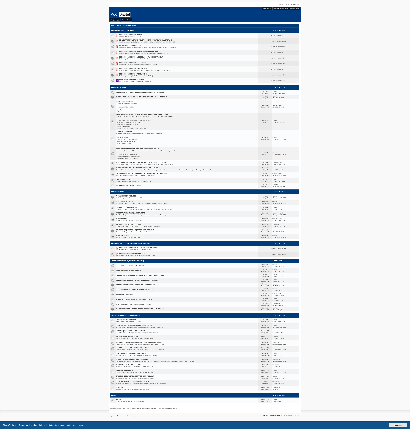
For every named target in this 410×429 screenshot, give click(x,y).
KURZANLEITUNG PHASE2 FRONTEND (132, 253)
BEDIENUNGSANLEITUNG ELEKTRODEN (132, 63)
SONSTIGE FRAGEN (122, 235)
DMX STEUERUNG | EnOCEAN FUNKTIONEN (131, 353)
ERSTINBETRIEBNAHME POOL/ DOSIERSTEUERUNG (133, 304)
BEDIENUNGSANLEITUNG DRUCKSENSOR (133, 68)
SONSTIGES (120, 387)
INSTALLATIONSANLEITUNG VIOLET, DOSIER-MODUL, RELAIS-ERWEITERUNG (145, 40)
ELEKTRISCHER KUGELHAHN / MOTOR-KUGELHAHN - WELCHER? (138, 168)
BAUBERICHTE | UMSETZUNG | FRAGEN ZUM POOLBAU (135, 230)
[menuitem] (113, 416)
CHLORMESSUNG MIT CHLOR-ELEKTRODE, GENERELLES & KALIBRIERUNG (142, 173)
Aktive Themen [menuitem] (294, 9)
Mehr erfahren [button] (78, 425)
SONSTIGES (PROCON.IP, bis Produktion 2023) (126, 315)
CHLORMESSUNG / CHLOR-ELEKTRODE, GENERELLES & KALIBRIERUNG (140, 309)
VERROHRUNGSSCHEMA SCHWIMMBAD (129, 270)
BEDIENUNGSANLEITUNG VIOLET (130, 34)
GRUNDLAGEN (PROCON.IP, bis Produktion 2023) (127, 261)
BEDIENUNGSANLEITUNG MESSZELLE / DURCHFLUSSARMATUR (141, 57)
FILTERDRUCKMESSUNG (124, 294)
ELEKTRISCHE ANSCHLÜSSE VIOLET (132, 46)
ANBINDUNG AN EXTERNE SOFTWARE (129, 224)
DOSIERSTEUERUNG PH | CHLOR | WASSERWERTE (133, 348)
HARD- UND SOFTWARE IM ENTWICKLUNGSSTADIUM (134, 325)
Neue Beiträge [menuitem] (267, 9)
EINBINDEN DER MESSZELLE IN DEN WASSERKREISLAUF (135, 285)
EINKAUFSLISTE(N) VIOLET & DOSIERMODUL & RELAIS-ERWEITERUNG (140, 92)
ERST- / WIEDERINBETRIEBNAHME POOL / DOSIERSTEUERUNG (137, 149)
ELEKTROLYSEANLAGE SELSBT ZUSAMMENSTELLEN (134, 290)
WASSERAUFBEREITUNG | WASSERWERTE (130, 213)
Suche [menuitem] (129, 20)
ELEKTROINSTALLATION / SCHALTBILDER (130, 266)
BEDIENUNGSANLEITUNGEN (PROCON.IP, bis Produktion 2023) (131, 243)
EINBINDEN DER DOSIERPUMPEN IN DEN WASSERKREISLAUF (137, 280)
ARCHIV (113, 395)
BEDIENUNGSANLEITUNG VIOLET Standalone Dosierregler (138, 51)
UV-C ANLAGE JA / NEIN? (124, 179)
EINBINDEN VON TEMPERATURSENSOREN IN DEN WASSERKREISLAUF (140, 275)
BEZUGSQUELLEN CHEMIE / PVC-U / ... (129, 185)
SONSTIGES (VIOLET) (117, 192)
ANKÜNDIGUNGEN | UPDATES (126, 196)
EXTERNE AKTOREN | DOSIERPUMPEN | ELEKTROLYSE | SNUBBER (139, 342)
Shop (123, 20)
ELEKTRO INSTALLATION (124, 201)
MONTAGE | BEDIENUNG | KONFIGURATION (130, 331)
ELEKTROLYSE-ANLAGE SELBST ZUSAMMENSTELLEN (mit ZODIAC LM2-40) (141, 97)
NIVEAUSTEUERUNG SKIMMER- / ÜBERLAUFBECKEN (134, 299)
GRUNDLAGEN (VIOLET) (118, 87)
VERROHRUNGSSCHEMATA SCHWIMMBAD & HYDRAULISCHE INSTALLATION (142, 114)
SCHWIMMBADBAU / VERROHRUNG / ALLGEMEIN (132, 382)
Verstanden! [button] (398, 425)
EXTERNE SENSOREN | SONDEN (127, 336)
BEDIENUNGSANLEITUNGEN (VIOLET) (123, 30)
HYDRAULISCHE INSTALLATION (126, 207)
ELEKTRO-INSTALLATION (124, 101)
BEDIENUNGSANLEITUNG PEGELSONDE (133, 74)
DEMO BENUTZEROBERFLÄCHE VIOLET (132, 79)
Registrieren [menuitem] (285, 4)
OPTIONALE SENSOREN (124, 132)
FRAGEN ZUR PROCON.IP (124, 370)
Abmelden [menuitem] (296, 4)
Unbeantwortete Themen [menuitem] (280, 9)
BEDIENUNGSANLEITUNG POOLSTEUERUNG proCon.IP (138, 247)
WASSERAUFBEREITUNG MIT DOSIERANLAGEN (132, 359)
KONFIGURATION (121, 218)
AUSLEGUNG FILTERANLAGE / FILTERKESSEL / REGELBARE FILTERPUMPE (142, 162)
